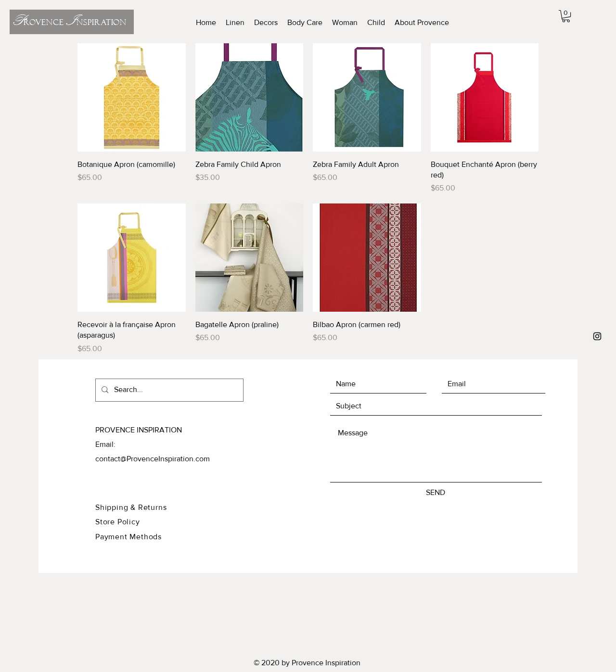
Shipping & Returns (131, 507)
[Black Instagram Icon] (597, 336)
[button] (566, 16)
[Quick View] (131, 97)
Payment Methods (128, 537)
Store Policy (118, 522)
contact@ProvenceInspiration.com (152, 459)
